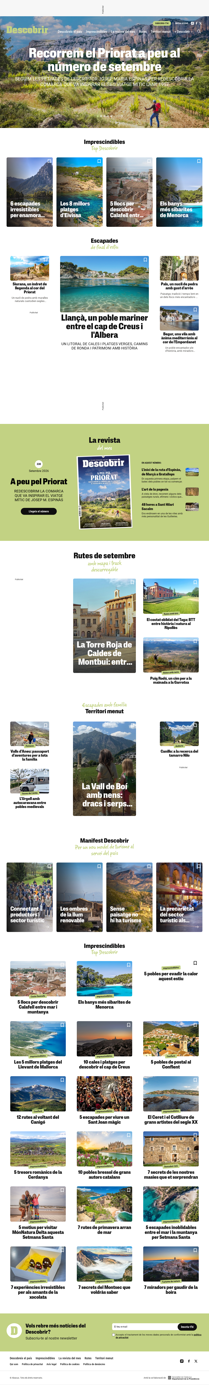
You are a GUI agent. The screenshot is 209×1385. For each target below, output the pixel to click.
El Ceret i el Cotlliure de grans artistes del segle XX (171, 1120)
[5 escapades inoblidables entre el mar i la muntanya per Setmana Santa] (171, 1204)
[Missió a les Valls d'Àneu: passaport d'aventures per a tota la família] (29, 734)
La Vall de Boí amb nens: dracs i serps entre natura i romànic (105, 804)
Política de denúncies (94, 1364)
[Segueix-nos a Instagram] (192, 23)
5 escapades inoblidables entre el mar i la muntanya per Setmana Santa (171, 1232)
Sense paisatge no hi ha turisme (125, 915)
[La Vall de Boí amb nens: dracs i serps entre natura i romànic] (104, 769)
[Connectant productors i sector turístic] (30, 897)
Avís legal (51, 1364)
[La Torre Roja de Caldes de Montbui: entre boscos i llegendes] (104, 626)
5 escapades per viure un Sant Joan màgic (104, 1120)
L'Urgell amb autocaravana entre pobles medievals (29, 803)
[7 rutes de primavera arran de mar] (104, 1204)
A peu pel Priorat (38, 482)
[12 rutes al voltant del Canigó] (38, 1093)
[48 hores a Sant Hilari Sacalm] (192, 507)
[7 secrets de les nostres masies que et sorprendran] (171, 1149)
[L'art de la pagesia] (192, 492)
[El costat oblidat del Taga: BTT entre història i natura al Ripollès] (171, 596)
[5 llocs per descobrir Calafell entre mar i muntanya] (129, 192)
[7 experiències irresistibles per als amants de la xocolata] (38, 1264)
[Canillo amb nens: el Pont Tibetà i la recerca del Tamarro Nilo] (179, 734)
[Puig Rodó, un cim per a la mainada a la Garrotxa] (171, 655)
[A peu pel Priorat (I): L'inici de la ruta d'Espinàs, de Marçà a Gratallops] (192, 472)
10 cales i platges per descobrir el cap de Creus (104, 1065)
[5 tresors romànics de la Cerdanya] (38, 1149)
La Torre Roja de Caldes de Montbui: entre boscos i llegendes (104, 662)
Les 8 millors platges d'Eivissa (75, 210)
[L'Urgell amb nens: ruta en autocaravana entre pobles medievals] (29, 781)
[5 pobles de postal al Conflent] (171, 1038)
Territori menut (161, 32)
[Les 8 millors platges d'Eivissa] (79, 192)
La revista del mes (123, 32)
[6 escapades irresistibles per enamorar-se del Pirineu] (30, 192)
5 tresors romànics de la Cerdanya (38, 1175)
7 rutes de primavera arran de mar (104, 1230)
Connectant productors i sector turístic (27, 915)
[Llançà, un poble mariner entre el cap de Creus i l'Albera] (104, 284)
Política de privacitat (32, 1364)
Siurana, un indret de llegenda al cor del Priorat (30, 288)
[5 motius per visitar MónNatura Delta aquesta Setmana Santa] (38, 1204)
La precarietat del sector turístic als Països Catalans (177, 920)
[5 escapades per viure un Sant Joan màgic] (104, 1093)
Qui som (14, 1364)
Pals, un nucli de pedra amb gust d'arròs (179, 286)
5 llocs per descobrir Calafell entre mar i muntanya (126, 215)
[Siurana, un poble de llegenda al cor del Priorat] (29, 268)
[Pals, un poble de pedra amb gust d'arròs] (179, 268)
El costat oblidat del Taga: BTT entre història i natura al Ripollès (171, 624)
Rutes (143, 32)
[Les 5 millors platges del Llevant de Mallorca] (38, 1038)
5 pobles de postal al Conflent (171, 1065)
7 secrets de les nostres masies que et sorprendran (171, 1175)
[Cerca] (199, 32)
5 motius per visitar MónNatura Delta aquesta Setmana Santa (38, 1232)
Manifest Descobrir (104, 841)
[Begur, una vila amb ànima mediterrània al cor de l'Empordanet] (179, 318)
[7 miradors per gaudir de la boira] (171, 1264)
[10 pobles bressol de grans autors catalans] (104, 1149)
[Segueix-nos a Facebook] (196, 23)
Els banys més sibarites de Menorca (176, 210)
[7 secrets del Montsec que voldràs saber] (104, 1264)
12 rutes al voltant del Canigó (38, 1120)
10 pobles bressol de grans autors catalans (104, 1175)
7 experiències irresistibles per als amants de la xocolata (38, 1292)
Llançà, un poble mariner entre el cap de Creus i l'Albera (104, 327)
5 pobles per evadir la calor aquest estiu (171, 976)
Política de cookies (70, 1364)
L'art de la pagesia (155, 490)
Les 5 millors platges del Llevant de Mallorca (38, 1065)
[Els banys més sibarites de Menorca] (179, 192)
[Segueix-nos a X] (200, 23)
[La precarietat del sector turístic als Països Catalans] (179, 897)
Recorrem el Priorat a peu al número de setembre (104, 60)
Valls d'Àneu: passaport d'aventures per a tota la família (30, 756)
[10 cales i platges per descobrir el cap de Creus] (104, 1038)
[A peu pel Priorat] (104, 492)
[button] (98, 116)
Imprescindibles (96, 32)
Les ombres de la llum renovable (74, 915)
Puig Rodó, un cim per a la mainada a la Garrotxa (171, 681)
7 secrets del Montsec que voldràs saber (104, 1290)
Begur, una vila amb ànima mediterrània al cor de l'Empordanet (179, 338)
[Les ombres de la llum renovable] (79, 897)
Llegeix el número (39, 511)
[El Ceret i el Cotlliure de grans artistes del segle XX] (171, 1093)
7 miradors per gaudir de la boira (171, 1290)
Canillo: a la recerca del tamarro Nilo (179, 754)
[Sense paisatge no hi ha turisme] (129, 897)
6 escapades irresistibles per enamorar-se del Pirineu (27, 213)
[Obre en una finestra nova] (183, 1378)
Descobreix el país (70, 32)
